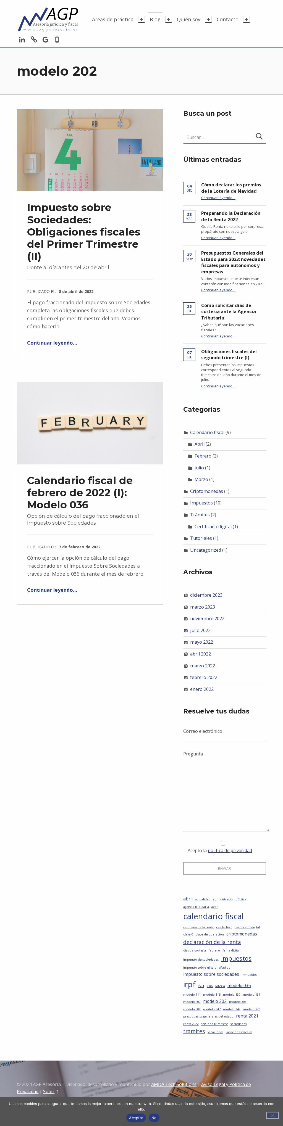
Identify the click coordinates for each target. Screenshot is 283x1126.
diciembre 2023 (206, 595)
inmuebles (249, 975)
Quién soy (188, 19)
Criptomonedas (206, 491)
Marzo (201, 479)
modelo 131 (251, 995)
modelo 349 (231, 1009)
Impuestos (201, 503)
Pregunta (193, 754)
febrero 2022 (203, 677)
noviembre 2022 (207, 618)
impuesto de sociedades (201, 959)
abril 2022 (200, 654)
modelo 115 (212, 995)
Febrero (203, 456)
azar (214, 907)
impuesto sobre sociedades (211, 974)
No (154, 1118)
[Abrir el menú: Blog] (168, 19)
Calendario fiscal (207, 432)
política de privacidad (230, 850)
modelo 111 (192, 995)
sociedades (238, 1024)
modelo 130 (231, 995)
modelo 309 (192, 1009)
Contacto (228, 19)
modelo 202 (215, 1001)
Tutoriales (201, 538)
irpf (189, 984)
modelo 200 (192, 1002)
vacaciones (215, 1032)
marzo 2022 (202, 666)
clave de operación (210, 934)
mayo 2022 (201, 642)
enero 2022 (202, 689)
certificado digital (247, 927)
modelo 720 (251, 1009)
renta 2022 (191, 1024)
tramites (194, 1031)
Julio (199, 468)
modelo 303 (238, 1002)
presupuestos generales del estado (208, 1016)
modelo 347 (212, 1009)
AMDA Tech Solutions (173, 1084)
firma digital (231, 950)
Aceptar (136, 1118)
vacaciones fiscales (239, 1032)
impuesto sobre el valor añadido (206, 967)
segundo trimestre (214, 1024)
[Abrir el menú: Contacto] (246, 19)
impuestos (236, 958)
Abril (200, 444)
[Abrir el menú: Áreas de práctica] (141, 19)
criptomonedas (241, 934)
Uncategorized (205, 550)
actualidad (202, 899)
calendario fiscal (213, 916)
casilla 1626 (224, 927)
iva (201, 985)
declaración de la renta (212, 942)
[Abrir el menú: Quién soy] (208, 19)
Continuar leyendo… (52, 342)
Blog (155, 19)
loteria (220, 986)
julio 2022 (200, 630)
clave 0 (188, 934)
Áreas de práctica (112, 19)
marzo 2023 (202, 607)
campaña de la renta (198, 927)
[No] (272, 1115)
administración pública (229, 899)
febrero (214, 950)
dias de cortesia (194, 950)
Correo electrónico (202, 731)
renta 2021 (247, 1016)
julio (209, 986)
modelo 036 (239, 985)
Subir (48, 1091)
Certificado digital (213, 527)
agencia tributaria (196, 907)
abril (188, 899)
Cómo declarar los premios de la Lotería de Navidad (231, 188)
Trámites (200, 515)
